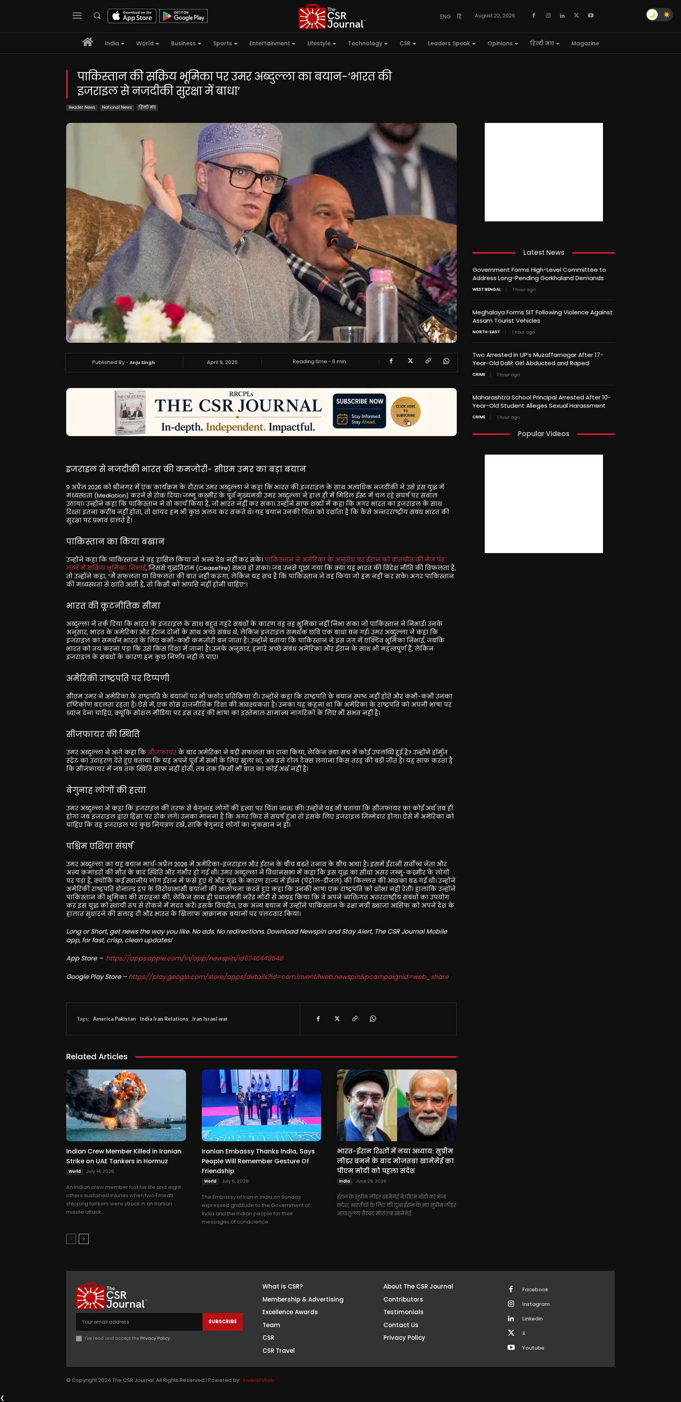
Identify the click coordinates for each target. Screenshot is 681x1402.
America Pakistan (114, 1019)
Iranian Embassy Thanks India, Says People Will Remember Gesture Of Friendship (258, 1161)
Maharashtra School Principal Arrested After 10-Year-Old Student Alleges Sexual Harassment (542, 401)
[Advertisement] (544, 172)
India (344, 1181)
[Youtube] (590, 15)
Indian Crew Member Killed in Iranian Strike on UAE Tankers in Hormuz (123, 1156)
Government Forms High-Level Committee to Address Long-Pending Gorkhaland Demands (539, 274)
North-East (486, 332)
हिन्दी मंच (147, 107)
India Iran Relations (164, 1019)
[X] (576, 15)
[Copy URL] (427, 361)
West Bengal (487, 289)
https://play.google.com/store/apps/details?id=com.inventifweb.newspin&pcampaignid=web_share (288, 976)
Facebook (535, 1289)
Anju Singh (142, 362)
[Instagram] (548, 15)
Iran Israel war (210, 1019)
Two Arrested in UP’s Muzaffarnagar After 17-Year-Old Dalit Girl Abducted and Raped (538, 359)
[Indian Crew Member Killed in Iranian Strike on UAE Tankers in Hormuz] (126, 1105)
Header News (82, 107)
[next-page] (84, 1239)
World (75, 1171)
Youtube (533, 1348)
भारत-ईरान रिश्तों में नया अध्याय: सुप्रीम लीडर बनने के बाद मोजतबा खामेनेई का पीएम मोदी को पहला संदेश (395, 1161)
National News (117, 107)
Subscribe (222, 1321)
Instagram (536, 1304)
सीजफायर (162, 752)
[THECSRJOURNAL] (332, 16)
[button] (96, 15)
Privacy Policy (155, 1338)
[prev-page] (71, 1239)
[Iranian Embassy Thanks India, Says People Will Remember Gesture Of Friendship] (262, 1105)
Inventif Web (258, 1380)
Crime (479, 374)
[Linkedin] (562, 15)
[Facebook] (534, 15)
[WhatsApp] (446, 361)
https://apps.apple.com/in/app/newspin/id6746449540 (194, 958)
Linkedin (532, 1318)
